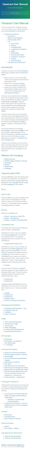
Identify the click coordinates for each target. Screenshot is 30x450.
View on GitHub (15, 13)
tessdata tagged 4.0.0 (16, 249)
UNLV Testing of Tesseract (12, 418)
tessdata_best (8, 279)
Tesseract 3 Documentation (12, 438)
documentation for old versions (15, 31)
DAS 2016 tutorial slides (11, 371)
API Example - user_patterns (12, 341)
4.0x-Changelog (8, 184)
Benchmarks (8, 415)
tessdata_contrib (9, 298)
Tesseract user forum (21, 134)
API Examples (15, 53)
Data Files (17, 230)
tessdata (7, 265)
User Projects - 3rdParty (11, 428)
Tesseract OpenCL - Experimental (14, 377)
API (26, 98)
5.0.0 (25, 79)
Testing (13, 58)
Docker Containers (10, 314)
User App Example (9, 343)
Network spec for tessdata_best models (16, 369)
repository (16, 199)
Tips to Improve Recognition (13, 322)
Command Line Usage (11, 324)
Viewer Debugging (10, 327)
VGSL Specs (7, 364)
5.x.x (9, 42)
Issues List (11, 134)
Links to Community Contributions (14, 300)
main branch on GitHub (11, 89)
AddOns (3, 111)
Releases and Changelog (15, 38)
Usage (13, 51)
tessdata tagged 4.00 (11, 235)
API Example (8, 339)
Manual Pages (8, 356)
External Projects (16, 60)
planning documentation (11, 93)
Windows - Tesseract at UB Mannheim (15, 220)
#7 (5, 373)
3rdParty (19, 105)
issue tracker (18, 91)
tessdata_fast (8, 281)
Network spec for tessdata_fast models (16, 368)
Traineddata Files (16, 47)
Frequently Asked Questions (12, 331)
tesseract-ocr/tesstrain (18, 389)
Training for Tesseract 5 (18, 57)
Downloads (7, 163)
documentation (5, 130)
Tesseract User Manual (11, 34)
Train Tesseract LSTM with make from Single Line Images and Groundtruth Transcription (16, 395)
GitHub (23, 85)
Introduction (11, 36)
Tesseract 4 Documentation (12, 436)
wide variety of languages (10, 101)
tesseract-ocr (20, 445)
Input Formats (8, 326)
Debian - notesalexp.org (11, 218)
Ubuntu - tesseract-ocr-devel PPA (14, 216)
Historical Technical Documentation (15, 353)
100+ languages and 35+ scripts (18, 182)
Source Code (14, 43)
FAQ (21, 130)
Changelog (7, 168)
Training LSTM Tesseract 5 (12, 403)
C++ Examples (8, 345)
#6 (26, 371)
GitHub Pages (20, 446)
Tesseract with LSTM (14, 40)
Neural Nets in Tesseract (12, 362)
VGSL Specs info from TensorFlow (14, 366)
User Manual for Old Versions (17, 62)
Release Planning (9, 159)
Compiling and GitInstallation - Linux (15, 308)
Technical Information (17, 55)
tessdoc (3, 445)
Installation (7, 312)
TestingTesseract (9, 417)
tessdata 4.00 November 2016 (13, 244)
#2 (23, 371)
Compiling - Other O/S (11, 310)
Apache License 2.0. (21, 116)
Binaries (13, 45)
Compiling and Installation (19, 49)
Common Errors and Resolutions (14, 329)
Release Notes (8, 166)
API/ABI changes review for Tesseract (15, 161)
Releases (7, 165)
